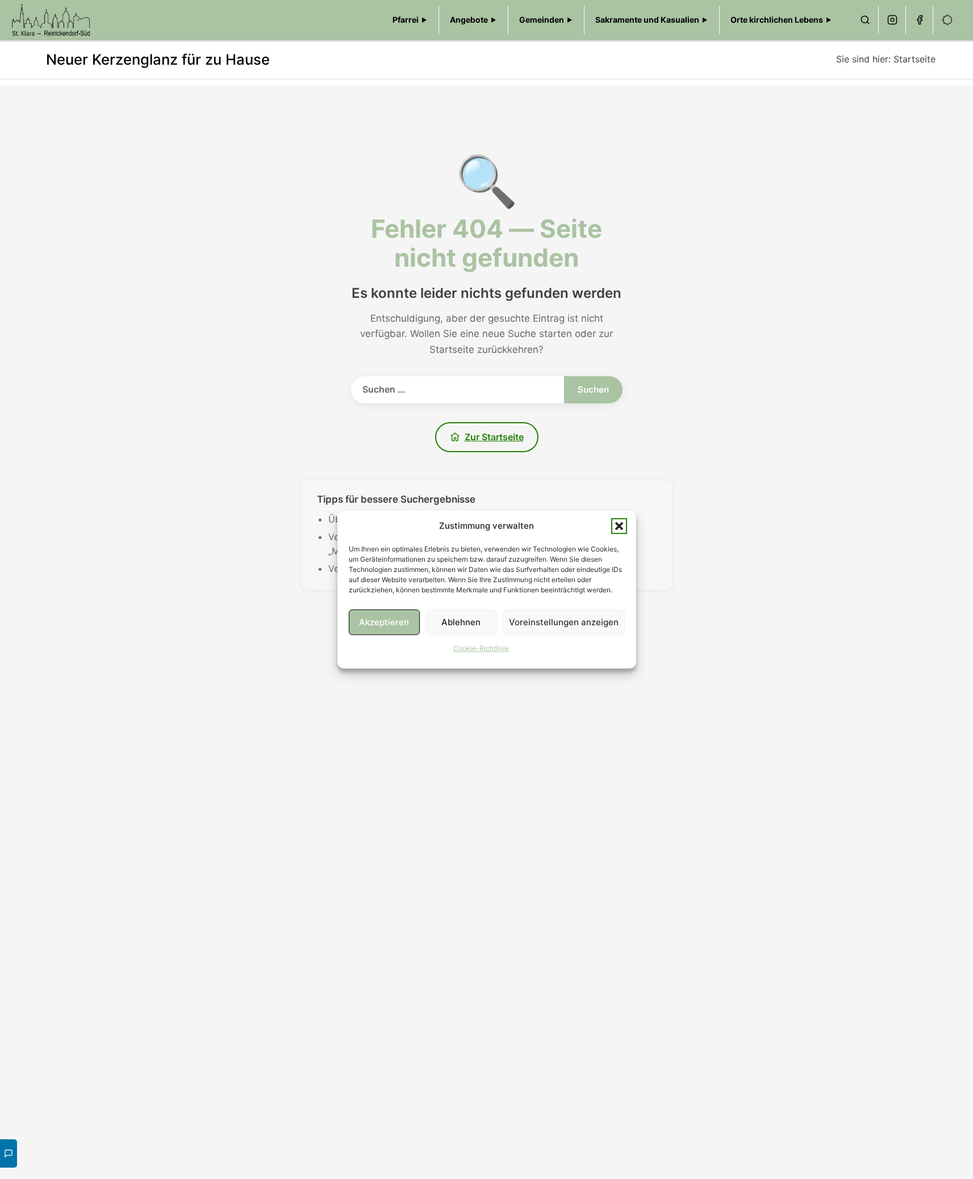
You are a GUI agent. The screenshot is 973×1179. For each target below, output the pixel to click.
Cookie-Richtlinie (481, 648)
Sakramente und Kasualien (647, 19)
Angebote (469, 19)
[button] (619, 526)
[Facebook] (919, 20)
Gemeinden (541, 19)
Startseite (914, 59)
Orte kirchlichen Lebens (776, 19)
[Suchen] (865, 20)
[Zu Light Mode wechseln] (947, 20)
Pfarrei (405, 19)
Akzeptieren (384, 622)
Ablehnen (461, 622)
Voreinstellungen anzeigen (564, 622)
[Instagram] (892, 20)
